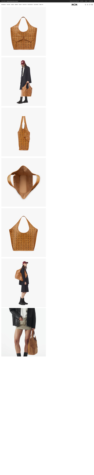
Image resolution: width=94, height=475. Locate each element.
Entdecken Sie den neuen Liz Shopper (12, 1)
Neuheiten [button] (3, 4)
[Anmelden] (87, 4)
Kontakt (81, 1)
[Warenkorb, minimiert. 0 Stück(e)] (92, 4)
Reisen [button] (20, 4)
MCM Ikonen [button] (30, 4)
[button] (23, 31)
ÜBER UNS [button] (41, 4)
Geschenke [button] (36, 4)
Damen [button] (12, 4)
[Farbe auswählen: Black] (57, 15)
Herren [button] (16, 4)
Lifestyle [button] (25, 4)
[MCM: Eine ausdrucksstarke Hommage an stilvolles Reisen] (74, 5)
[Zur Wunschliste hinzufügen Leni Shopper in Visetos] (84, 8)
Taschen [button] (8, 4)
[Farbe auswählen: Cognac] (61, 15)
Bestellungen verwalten (74, 1)
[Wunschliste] (90, 4)
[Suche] (85, 4)
